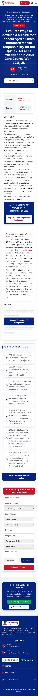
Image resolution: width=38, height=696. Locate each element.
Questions (16, 12)
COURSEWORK (19, 25)
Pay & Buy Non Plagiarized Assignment (19, 219)
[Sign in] (32, 3)
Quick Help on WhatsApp (20, 602)
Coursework (26, 12)
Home (9, 12)
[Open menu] (36, 3)
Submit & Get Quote (19, 567)
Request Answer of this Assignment (19, 321)
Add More (28, 560)
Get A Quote (24, 3)
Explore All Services (20, 607)
